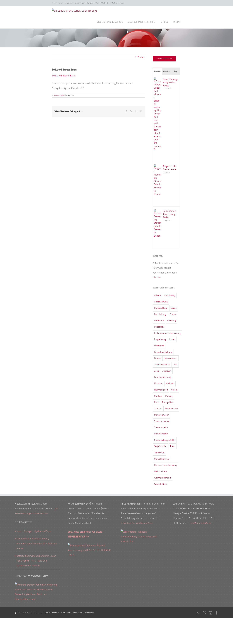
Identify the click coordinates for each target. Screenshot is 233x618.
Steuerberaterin (161, 414)
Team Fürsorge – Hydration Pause (170, 82)
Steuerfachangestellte (164, 440)
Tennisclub (159, 452)
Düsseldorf (159, 326)
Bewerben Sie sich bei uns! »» (137, 523)
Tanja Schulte (160, 446)
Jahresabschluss (162, 364)
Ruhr (156, 402)
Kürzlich (166, 71)
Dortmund (159, 320)
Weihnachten (160, 471)
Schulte (157, 408)
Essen (172, 339)
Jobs (156, 370)
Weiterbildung (160, 484)
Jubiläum (166, 370)
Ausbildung (169, 295)
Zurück (141, 57)
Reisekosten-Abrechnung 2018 (170, 214)
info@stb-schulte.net (116, 3)
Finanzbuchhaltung (163, 352)
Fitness (157, 358)
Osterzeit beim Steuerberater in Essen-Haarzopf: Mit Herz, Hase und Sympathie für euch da (36, 560)
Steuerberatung (161, 421)
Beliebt (157, 71)
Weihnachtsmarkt (162, 477)
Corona (173, 314)
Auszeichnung (161, 301)
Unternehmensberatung (165, 465)
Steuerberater (171, 408)
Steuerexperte (161, 427)
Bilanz (174, 308)
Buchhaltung (160, 314)
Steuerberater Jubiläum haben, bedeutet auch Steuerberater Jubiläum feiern (36, 543)
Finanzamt (159, 345)
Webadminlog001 (59, 95)
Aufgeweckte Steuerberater (170, 167)
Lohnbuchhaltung (162, 377)
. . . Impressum (76, 613)
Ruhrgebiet (167, 402)
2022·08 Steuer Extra (64, 75)
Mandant (158, 383)
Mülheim (170, 383)
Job (175, 364)
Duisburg (171, 320)
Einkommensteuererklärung (167, 333)
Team (172, 446)
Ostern (174, 389)
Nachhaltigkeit (161, 389)
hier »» (157, 277)
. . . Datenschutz (88, 613)
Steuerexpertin (161, 433)
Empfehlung (160, 339)
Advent (157, 295)
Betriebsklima (160, 308)
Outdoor (158, 396)
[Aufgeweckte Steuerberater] (157, 166)
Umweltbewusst (161, 458)
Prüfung (169, 396)
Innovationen (171, 358)
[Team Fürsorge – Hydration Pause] (157, 79)
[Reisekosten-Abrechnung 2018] (157, 211)
